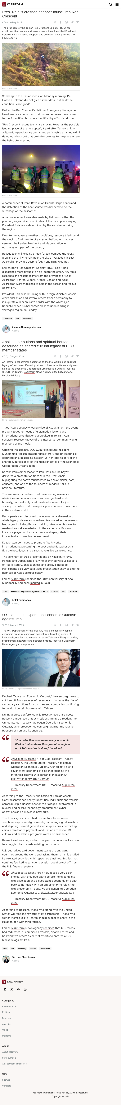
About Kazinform (10, 1052)
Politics (33, 948)
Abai (5, 591)
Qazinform (29, 371)
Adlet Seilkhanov (21, 600)
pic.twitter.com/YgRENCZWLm (30, 778)
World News (45, 948)
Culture (54, 591)
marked (35, 582)
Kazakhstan (8, 1006)
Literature (73, 591)
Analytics (6, 1024)
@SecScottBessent (24, 758)
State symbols (9, 1057)
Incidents (6, 1035)
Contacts (6, 1085)
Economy (22, 948)
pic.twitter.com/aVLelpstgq (57, 892)
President (27, 318)
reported (48, 928)
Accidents (7, 318)
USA (5, 948)
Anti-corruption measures (14, 1063)
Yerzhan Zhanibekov (23, 957)
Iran (17, 318)
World (5, 1029)
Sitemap (6, 1080)
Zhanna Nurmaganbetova (26, 327)
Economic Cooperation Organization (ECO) (29, 591)
